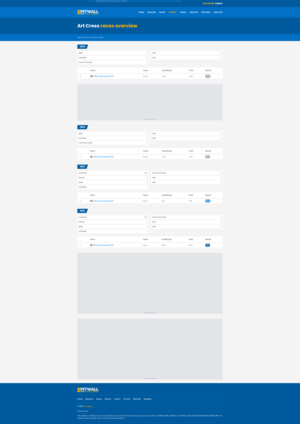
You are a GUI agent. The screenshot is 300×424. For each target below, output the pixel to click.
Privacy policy (82, 411)
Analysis (218, 12)
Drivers (172, 12)
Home (141, 12)
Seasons (151, 12)
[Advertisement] (151, 101)
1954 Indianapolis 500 (103, 157)
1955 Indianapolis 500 (104, 76)
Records (206, 12)
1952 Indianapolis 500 (103, 245)
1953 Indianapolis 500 (103, 201)
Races (162, 12)
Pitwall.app (88, 406)
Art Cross (93, 37)
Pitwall (79, 37)
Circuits (193, 12)
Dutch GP (208, 3)
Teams (183, 12)
